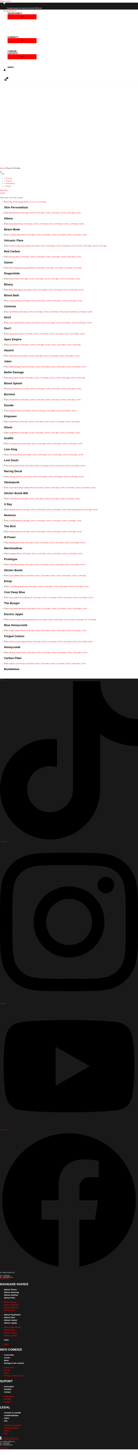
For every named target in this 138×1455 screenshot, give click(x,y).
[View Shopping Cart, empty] (6, 80)
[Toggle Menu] (22, 16)
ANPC (6, 1418)
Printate (8, 186)
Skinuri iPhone (10, 1290)
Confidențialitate (11, 1415)
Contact (7, 1392)
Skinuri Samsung (11, 1292)
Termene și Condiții (12, 1413)
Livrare (7, 1358)
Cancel (2, 193)
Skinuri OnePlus (11, 1295)
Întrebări (7, 1389)
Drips (6, 1340)
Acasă (2, 168)
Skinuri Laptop (10, 1323)
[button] (21, 13)
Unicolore (9, 178)
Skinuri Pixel (9, 1298)
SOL (6, 1421)
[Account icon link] (5, 70)
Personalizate (10, 183)
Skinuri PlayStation (12, 1315)
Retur (6, 1360)
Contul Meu (9, 1355)
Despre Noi (4, 1279)
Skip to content (5, 1)
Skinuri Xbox (9, 1317)
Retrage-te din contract (14, 1363)
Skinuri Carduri (10, 1320)
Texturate (9, 181)
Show (3, 190)
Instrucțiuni (9, 1387)
